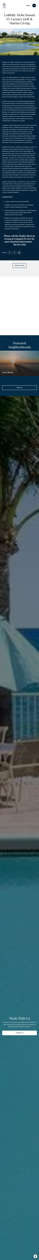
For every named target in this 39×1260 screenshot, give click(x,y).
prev (17, 380)
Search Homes (19, 265)
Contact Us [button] (19, 1033)
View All (20, 387)
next (22, 380)
